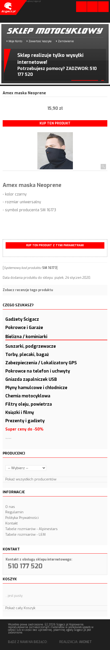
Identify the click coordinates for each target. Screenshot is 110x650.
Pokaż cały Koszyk (20, 608)
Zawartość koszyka (40, 41)
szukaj (92, 6)
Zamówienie (66, 41)
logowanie (81, 8)
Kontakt (11, 523)
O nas (10, 506)
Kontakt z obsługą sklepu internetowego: (39, 559)
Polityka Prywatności (22, 517)
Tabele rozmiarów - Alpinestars (31, 529)
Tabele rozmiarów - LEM (25, 534)
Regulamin (14, 512)
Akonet (85, 642)
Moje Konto (15, 41)
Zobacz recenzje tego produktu (28, 290)
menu (103, 6)
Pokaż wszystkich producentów (30, 479)
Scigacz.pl (8, 7)
